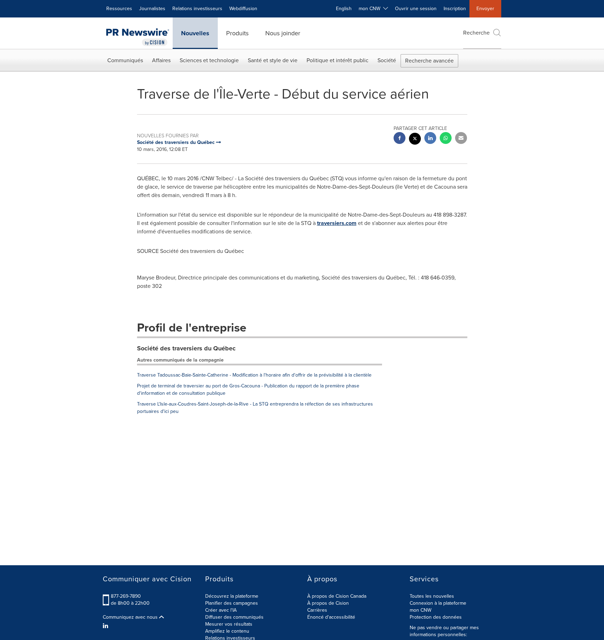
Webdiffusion (243, 8)
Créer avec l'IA (221, 610)
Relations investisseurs (197, 8)
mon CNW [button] (371, 8)
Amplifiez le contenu (227, 631)
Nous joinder (282, 33)
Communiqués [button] (125, 60)
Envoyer (485, 8)
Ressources (119, 8)
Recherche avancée (429, 61)
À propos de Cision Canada (336, 596)
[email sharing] (461, 139)
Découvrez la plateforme (231, 596)
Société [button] (387, 60)
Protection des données (436, 617)
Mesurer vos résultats (228, 624)
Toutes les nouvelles (432, 596)
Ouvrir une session (416, 8)
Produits (237, 33)
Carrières (317, 610)
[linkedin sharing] (430, 139)
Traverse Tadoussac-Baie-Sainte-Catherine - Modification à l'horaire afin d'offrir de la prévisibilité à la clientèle (254, 375)
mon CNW (420, 610)
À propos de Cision (328, 603)
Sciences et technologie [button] (209, 60)
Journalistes (152, 8)
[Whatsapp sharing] (446, 139)
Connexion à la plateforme (438, 603)
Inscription (455, 8)
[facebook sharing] (399, 139)
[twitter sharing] (415, 139)
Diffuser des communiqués (234, 617)
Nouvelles (195, 33)
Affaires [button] (161, 60)
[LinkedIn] (106, 626)
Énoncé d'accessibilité (331, 617)
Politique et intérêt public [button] (337, 60)
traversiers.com (337, 223)
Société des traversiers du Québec (186, 348)
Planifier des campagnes (231, 603)
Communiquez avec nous (131, 617)
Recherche (476, 33)
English (344, 8)
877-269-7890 (126, 596)
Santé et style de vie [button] (272, 60)
